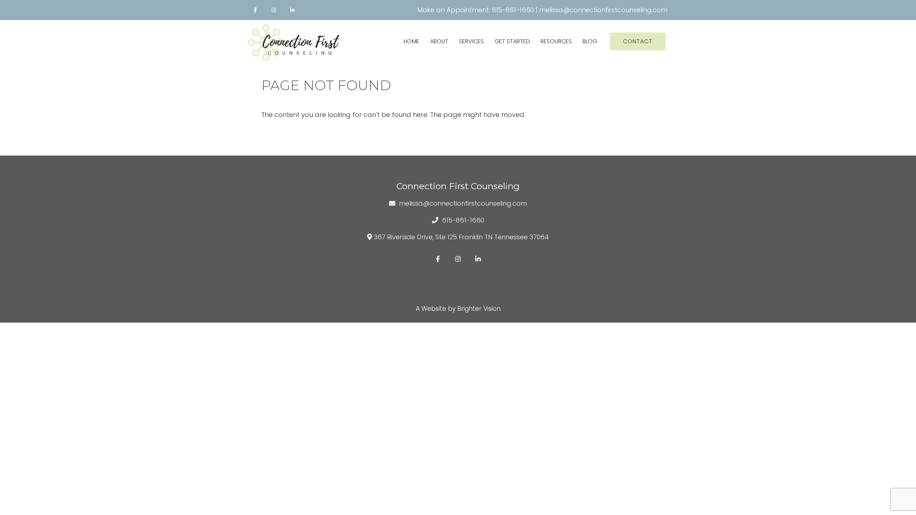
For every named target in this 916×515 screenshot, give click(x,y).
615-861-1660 (513, 9)
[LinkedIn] (292, 10)
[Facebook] (255, 10)
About (439, 41)
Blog (590, 41)
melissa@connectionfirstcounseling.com (603, 9)
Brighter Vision (479, 308)
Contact (637, 41)
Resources (556, 41)
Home (411, 41)
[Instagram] (273, 10)
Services (471, 41)
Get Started (512, 41)
